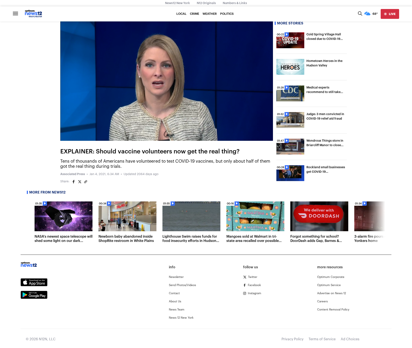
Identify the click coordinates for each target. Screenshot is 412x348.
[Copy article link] (85, 181)
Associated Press (72, 174)
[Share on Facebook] (73, 181)
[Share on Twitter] (79, 181)
